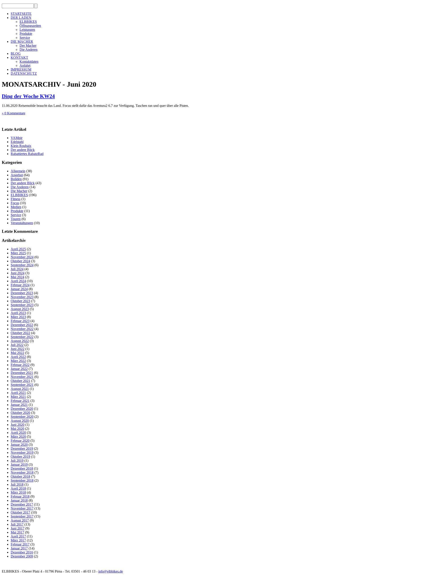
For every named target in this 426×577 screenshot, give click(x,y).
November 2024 (22, 257)
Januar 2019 (19, 464)
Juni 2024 (17, 273)
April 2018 (18, 488)
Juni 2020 (17, 424)
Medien (16, 207)
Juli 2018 (17, 484)
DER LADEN (21, 18)
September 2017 (22, 516)
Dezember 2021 (22, 373)
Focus (15, 203)
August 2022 (20, 341)
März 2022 (18, 361)
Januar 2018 (19, 500)
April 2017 (18, 536)
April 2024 (18, 281)
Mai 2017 (17, 532)
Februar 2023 (20, 321)
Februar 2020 (20, 440)
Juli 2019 (17, 460)
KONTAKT (19, 57)
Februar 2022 (20, 365)
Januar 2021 (19, 405)
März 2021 (18, 397)
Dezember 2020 (22, 409)
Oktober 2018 (20, 476)
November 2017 (22, 508)
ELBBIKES (28, 21)
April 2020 (18, 432)
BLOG (16, 53)
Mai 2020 (17, 428)
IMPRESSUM (21, 69)
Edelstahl (17, 142)
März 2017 (18, 540)
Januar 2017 (19, 548)
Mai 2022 (17, 353)
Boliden (16, 179)
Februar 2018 (20, 496)
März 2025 (18, 253)
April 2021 (18, 393)
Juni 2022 (17, 349)
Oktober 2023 (20, 301)
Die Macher (19, 191)
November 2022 (22, 329)
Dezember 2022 (22, 325)
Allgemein (18, 171)
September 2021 (22, 385)
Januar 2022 (19, 369)
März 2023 (18, 317)
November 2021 (22, 377)
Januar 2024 (19, 289)
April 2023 (18, 313)
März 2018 (18, 492)
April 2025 (18, 249)
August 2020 (20, 420)
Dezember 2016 (22, 552)
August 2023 (20, 309)
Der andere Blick (23, 150)
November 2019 (22, 452)
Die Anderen (28, 49)
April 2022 (18, 357)
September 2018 (22, 480)
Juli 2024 (17, 269)
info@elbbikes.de (110, 571)
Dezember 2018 (22, 468)
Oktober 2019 (20, 456)
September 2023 (22, 305)
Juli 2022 (17, 345)
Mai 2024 (17, 277)
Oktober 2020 (20, 413)
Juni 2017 (17, 528)
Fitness (15, 199)
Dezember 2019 (22, 448)
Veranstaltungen (22, 223)
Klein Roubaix (21, 146)
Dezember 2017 (22, 504)
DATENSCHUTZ (24, 73)
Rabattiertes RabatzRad (27, 154)
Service (25, 37)
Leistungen (27, 29)
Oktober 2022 (20, 333)
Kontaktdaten (29, 61)
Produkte (26, 33)
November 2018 (22, 472)
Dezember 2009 (22, 556)
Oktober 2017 (20, 512)
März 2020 (18, 436)
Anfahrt (25, 65)
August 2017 (20, 520)
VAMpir (16, 138)
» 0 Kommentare (13, 113)
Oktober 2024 (20, 261)
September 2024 (22, 265)
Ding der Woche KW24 (28, 96)
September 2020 (22, 417)
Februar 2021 (20, 401)
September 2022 (22, 337)
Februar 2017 (20, 544)
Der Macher (28, 45)
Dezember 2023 (22, 293)
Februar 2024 (20, 285)
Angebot (17, 175)
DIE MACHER (22, 41)
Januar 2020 (19, 444)
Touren (16, 219)
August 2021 (20, 389)
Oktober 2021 (20, 381)
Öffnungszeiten (30, 25)
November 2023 (22, 297)
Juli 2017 (17, 524)
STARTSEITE (21, 14)
